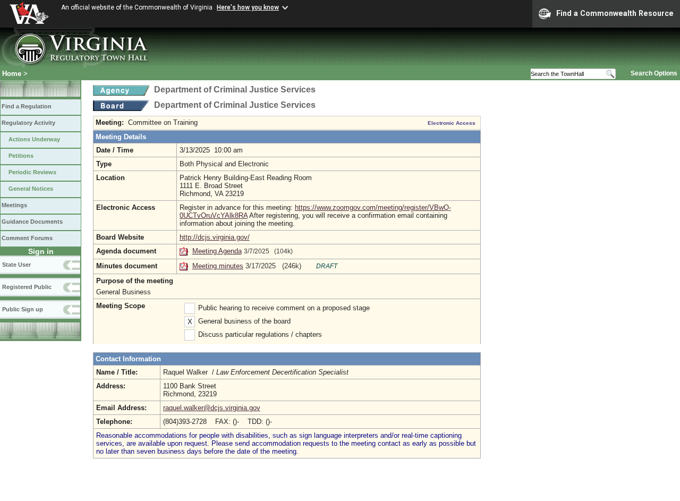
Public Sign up (22, 309)
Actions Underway (34, 139)
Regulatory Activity (28, 123)
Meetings (14, 205)
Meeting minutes (217, 266)
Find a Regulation (27, 106)
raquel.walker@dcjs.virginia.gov (211, 408)
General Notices (30, 188)
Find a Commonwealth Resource (615, 13)
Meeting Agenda (217, 251)
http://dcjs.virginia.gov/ (215, 237)
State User (16, 264)
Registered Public (27, 287)
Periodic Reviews (32, 172)
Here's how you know (248, 7)
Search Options (654, 73)
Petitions (20, 155)
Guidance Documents (32, 221)
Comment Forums (27, 238)
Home (11, 74)
